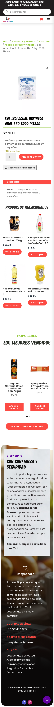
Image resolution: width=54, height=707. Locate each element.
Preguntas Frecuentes (20, 668)
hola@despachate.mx (20, 642)
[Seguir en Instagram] (30, 702)
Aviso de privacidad (18, 659)
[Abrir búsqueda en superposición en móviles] (27, 12)
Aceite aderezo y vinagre (20, 44)
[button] (46, 68)
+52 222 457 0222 (17, 629)
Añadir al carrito (31, 156)
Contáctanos (14, 672)
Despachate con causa (21, 655)
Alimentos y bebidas (23, 41)
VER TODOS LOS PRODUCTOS (27, 426)
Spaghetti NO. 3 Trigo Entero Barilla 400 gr (40, 386)
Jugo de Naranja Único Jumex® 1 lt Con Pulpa (14, 387)
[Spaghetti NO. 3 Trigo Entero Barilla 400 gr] (39, 379)
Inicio (6, 41)
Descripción (13, 181)
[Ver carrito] (47, 700)
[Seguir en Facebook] (24, 702)
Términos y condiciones (21, 664)
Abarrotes (44, 41)
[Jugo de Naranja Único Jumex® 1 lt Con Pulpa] (14, 379)
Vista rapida (12, 251)
